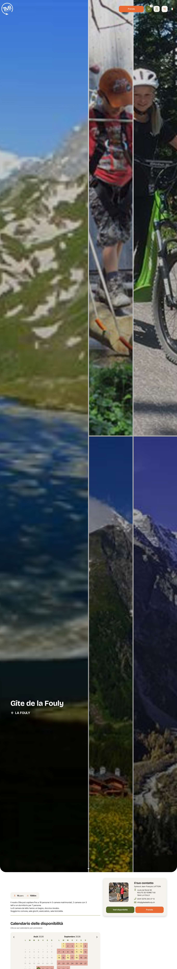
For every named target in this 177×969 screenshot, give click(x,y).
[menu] (165, 9)
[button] (88, 436)
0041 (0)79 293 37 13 (146, 899)
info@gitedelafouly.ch (146, 902)
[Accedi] (157, 9)
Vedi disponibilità (120, 910)
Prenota (131, 9)
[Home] (7, 9)
